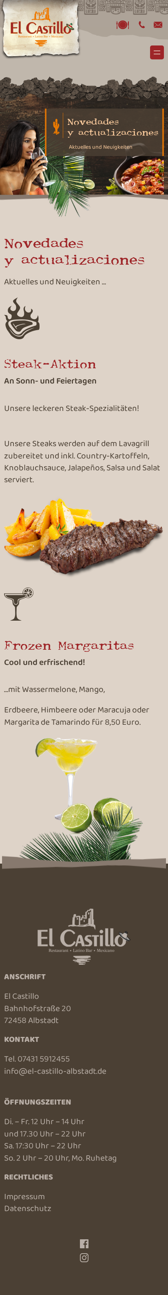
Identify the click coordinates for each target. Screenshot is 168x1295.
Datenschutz (27, 1209)
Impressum (24, 1197)
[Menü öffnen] (157, 52)
